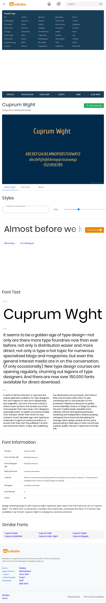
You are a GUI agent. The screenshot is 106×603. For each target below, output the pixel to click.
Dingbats (76, 24)
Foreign (41, 28)
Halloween (25, 31)
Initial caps (8, 35)
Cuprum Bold (11, 533)
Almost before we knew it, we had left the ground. (44, 229)
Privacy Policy (74, 597)
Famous (24, 28)
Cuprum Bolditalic (13, 536)
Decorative (60, 24)
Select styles (10, 187)
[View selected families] (58, 4)
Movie (23, 39)
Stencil (24, 46)
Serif (78, 94)
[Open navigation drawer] (4, 4)
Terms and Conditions (94, 597)
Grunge (7, 31)
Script (61, 94)
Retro (23, 42)
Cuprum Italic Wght (48, 536)
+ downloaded (8, 577)
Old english (60, 39)
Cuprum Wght (52, 314)
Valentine (59, 46)
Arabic (24, 17)
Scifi (57, 42)
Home (4, 568)
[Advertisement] (53, 70)
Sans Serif (45, 94)
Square (7, 46)
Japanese (42, 35)
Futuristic (59, 28)
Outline (75, 39)
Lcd (74, 35)
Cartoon (24, 21)
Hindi (75, 31)
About (41, 187)
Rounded (42, 42)
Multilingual (43, 39)
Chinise (41, 21)
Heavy (57, 31)
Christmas (59, 21)
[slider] (83, 209)
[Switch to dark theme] (49, 4)
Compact (8, 24)
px (56, 209)
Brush (75, 17)
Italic (23, 35)
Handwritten (43, 31)
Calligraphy (9, 21)
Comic (75, 21)
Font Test (25, 187)
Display (10, 94)
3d (5, 17)
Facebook (6, 580)
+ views (5, 574)
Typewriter (42, 46)
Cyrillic (41, 24)
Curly (23, 24)
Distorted (8, 28)
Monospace (27, 94)
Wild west (76, 46)
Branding (59, 17)
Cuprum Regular (81, 536)
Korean (58, 35)
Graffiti (76, 28)
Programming (10, 42)
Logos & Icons (8, 571)
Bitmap (41, 17)
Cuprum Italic (45, 533)
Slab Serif (95, 94)
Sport (75, 42)
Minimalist (8, 39)
